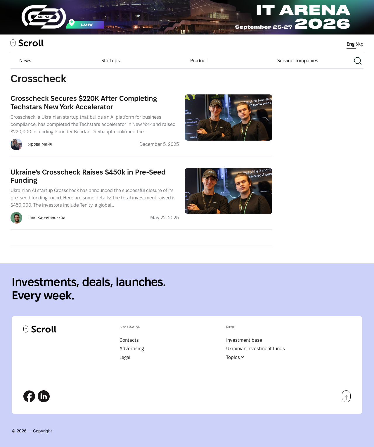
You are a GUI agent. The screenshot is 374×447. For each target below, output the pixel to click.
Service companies (297, 60)
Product (198, 60)
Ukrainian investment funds (255, 348)
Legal (125, 357)
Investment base (244, 340)
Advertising (132, 348)
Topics (233, 357)
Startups (110, 60)
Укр (359, 44)
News (25, 60)
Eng (351, 44)
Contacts (129, 340)
